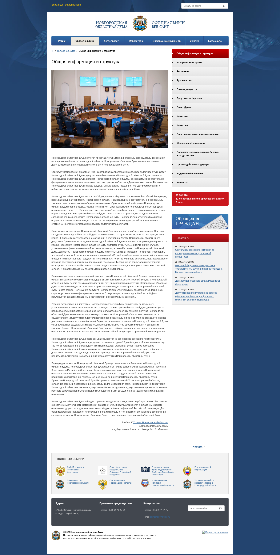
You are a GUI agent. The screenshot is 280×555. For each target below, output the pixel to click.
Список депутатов (187, 89)
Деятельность (112, 41)
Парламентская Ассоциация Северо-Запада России (198, 154)
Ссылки (194, 41)
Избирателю (136, 41)
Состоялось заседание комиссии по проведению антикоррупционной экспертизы (194, 253)
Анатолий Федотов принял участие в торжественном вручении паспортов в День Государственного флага (198, 269)
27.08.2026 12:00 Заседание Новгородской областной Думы (200, 199)
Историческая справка (189, 62)
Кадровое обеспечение (190, 173)
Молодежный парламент (191, 143)
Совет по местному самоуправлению (198, 134)
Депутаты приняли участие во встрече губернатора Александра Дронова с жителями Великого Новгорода (196, 296)
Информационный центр (167, 41)
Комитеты (182, 116)
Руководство (184, 80)
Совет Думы (184, 107)
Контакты (182, 182)
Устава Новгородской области (150, 422)
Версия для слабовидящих (66, 4)
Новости (181, 237)
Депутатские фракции (189, 98)
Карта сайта (215, 41)
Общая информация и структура (195, 53)
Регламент (183, 71)
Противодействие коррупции (193, 164)
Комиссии (182, 125)
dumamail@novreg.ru (160, 517)
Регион (62, 41)
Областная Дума (84, 41)
